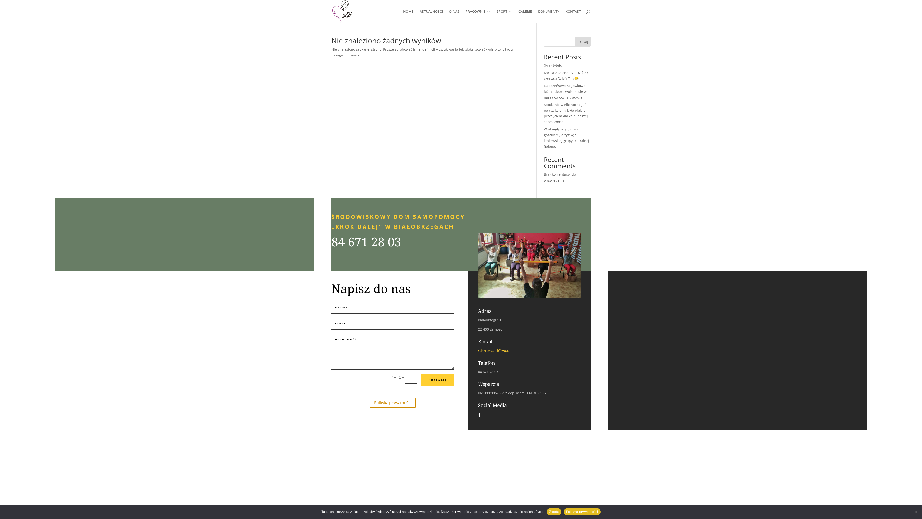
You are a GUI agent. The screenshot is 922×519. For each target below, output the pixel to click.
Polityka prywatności (392, 402)
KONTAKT (573, 12)
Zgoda (554, 511)
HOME (408, 12)
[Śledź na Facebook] (479, 415)
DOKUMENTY (548, 12)
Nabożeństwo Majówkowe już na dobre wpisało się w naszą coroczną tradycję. (565, 91)
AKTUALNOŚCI (431, 12)
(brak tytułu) (553, 65)
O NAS (454, 12)
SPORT (502, 12)
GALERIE (525, 12)
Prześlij (437, 380)
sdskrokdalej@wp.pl (494, 350)
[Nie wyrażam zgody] (916, 511)
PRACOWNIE (475, 12)
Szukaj (583, 42)
